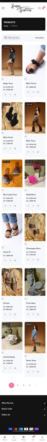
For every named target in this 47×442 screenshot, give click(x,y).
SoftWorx (31, 431)
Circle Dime (30, 303)
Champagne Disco (33, 248)
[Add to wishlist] (3, 79)
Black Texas (30, 141)
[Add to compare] (10, 95)
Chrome (6, 303)
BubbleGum (31, 195)
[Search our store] (40, 8)
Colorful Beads (9, 357)
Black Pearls (8, 137)
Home (6, 26)
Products (14, 26)
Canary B (6, 252)
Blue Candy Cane (10, 195)
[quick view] (5, 95)
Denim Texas (31, 360)
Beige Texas (8, 83)
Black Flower (31, 83)
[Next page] (35, 385)
